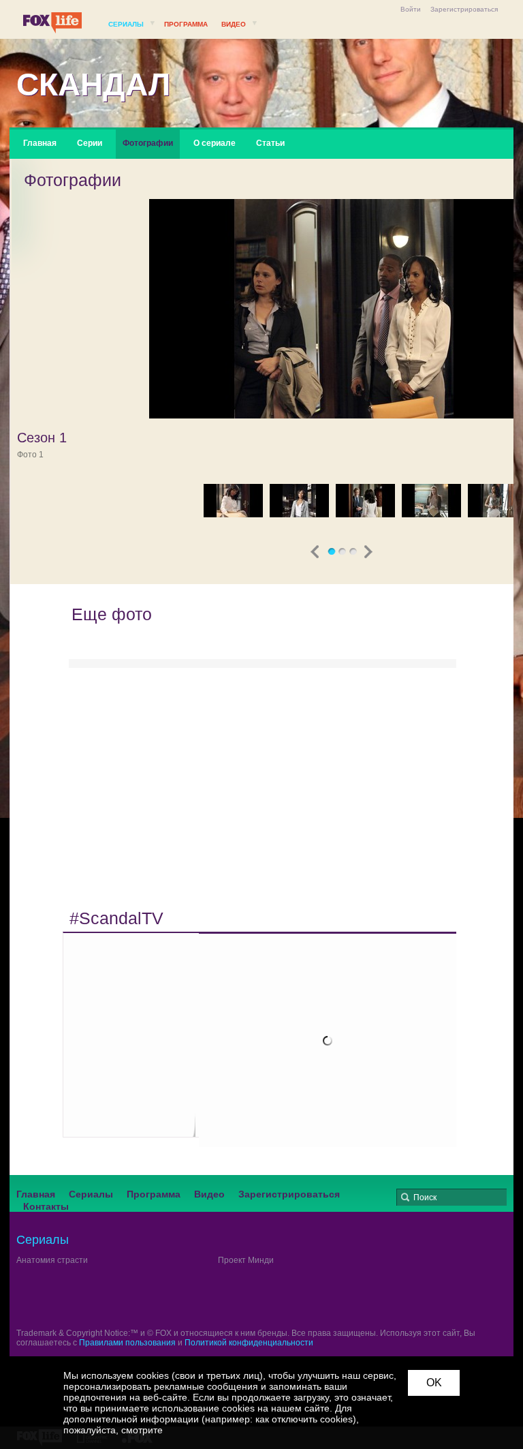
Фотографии (148, 143)
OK (434, 1382)
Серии (89, 143)
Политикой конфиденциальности (249, 1342)
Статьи (270, 143)
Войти (410, 9)
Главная (40, 143)
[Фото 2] (233, 500)
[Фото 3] (299, 500)
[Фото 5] (431, 500)
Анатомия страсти (52, 1260)
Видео (233, 24)
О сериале (214, 143)
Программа (186, 24)
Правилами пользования (127, 1342)
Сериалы (126, 24)
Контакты (46, 1206)
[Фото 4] (365, 500)
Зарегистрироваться (464, 9)
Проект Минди (246, 1260)
